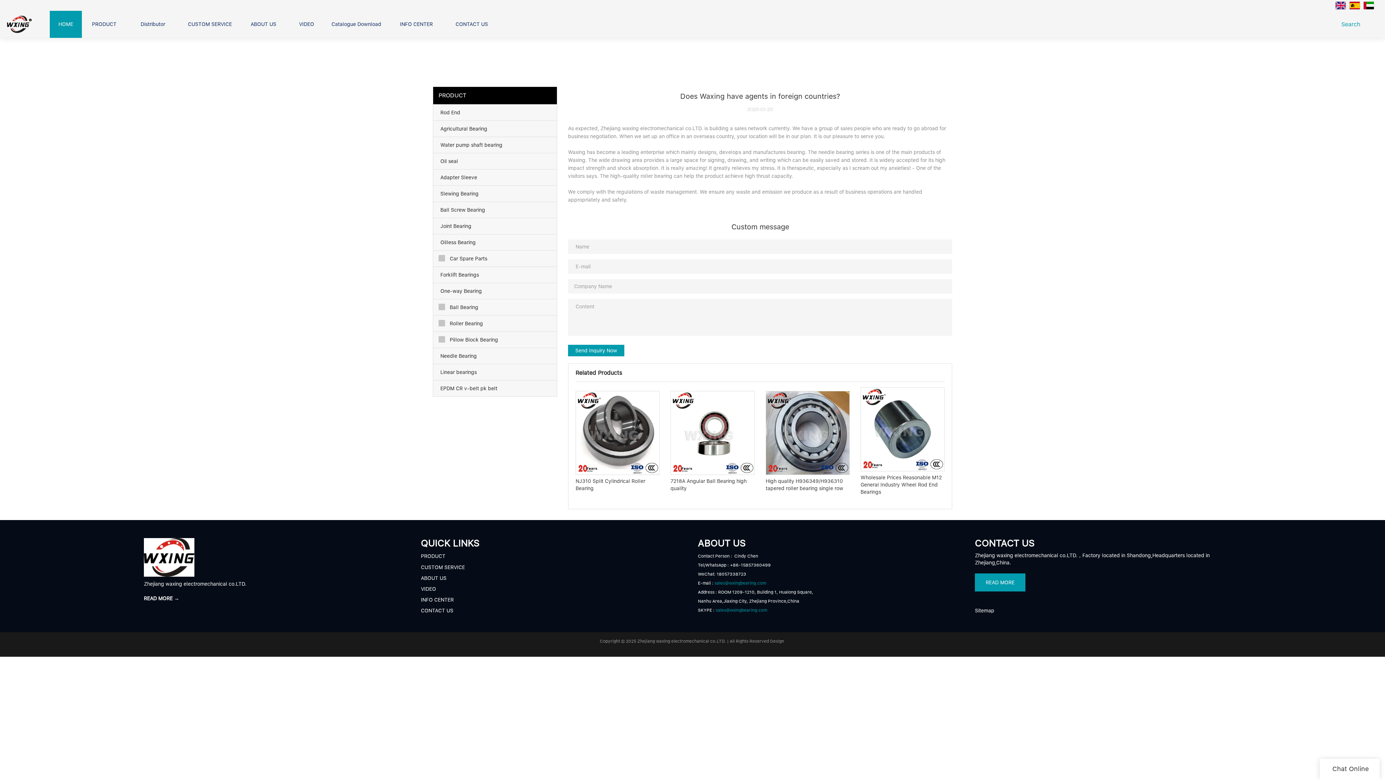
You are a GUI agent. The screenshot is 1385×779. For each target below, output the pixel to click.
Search (1352, 24)
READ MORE (1000, 582)
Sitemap (984, 610)
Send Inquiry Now (596, 350)
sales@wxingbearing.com (740, 583)
